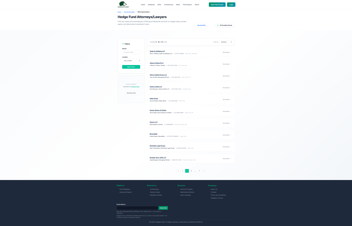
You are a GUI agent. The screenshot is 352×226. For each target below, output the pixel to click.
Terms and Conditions (218, 195)
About (197, 4)
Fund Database (125, 189)
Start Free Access (217, 4)
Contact (213, 192)
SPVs (159, 4)
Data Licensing (185, 195)
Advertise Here (131, 93)
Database (151, 4)
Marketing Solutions (187, 192)
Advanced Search (126, 192)
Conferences (168, 4)
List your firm (201, 25)
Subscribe (163, 208)
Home (143, 4)
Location (125, 57)
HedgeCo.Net (135, 86)
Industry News (155, 192)
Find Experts (187, 4)
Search (124, 48)
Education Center (156, 195)
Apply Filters (131, 67)
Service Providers (129, 12)
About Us (214, 189)
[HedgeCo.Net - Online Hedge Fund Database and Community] (123, 4)
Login (231, 4)
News (178, 4)
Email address (121, 204)
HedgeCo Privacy (217, 198)
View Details (226, 52)
